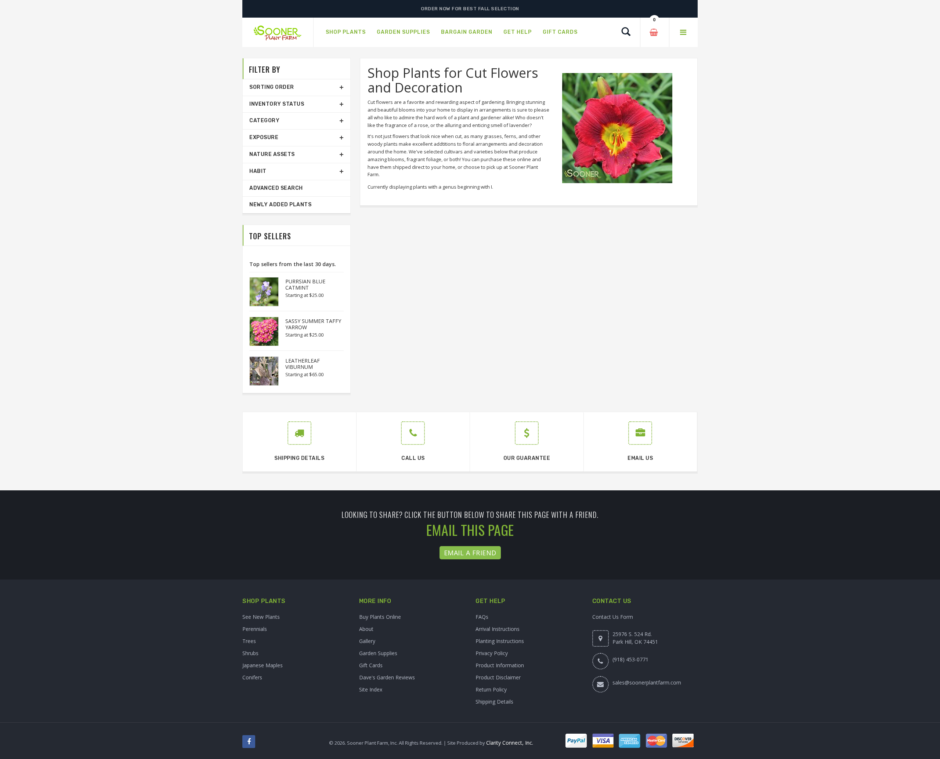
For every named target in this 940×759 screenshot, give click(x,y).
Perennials (254, 628)
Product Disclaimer (498, 677)
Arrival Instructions (498, 628)
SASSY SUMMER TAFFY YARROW (313, 324)
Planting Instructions (500, 641)
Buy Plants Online (380, 616)
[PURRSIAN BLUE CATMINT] (260, 291)
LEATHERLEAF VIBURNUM (302, 363)
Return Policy (491, 689)
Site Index (370, 689)
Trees (249, 641)
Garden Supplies (378, 653)
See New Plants (261, 616)
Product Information (500, 665)
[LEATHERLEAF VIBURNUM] (260, 371)
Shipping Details (494, 701)
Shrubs (250, 653)
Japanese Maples (262, 665)
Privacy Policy (492, 653)
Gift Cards (371, 665)
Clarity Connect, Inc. (509, 742)
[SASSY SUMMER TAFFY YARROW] (260, 331)
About (366, 628)
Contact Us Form (612, 616)
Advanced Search (276, 188)
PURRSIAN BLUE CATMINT (305, 284)
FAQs (482, 616)
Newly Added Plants (280, 204)
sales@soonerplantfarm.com (646, 682)
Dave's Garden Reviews (387, 677)
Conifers (252, 677)
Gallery (367, 641)
